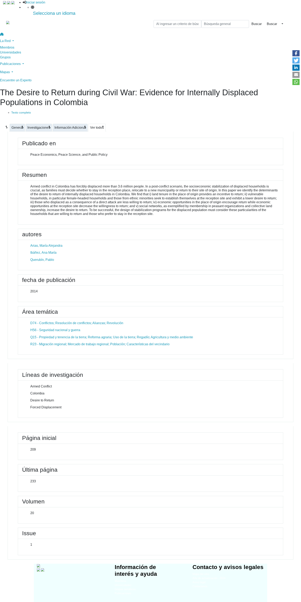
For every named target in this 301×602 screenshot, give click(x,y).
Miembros (7, 47)
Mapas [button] (5, 72)
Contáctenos (199, 586)
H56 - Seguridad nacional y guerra (55, 330)
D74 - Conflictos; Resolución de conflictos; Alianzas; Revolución (76, 323)
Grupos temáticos (125, 589)
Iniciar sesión (35, 2)
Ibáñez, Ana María (43, 252)
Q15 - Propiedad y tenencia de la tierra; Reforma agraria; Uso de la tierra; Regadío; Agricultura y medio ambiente (111, 337)
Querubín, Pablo (42, 259)
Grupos (5, 57)
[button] (296, 53)
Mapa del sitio (200, 574)
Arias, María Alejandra (46, 245)
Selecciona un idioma (54, 13)
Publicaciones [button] (11, 64)
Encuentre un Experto (16, 80)
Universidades (10, 52)
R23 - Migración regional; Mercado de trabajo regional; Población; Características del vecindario (100, 344)
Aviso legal (199, 582)
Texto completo (21, 112)
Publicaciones (123, 593)
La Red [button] (5, 41)
